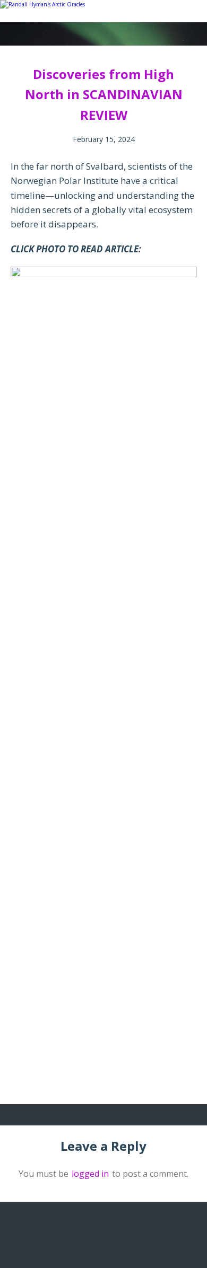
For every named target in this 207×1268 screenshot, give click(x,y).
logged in (90, 1173)
